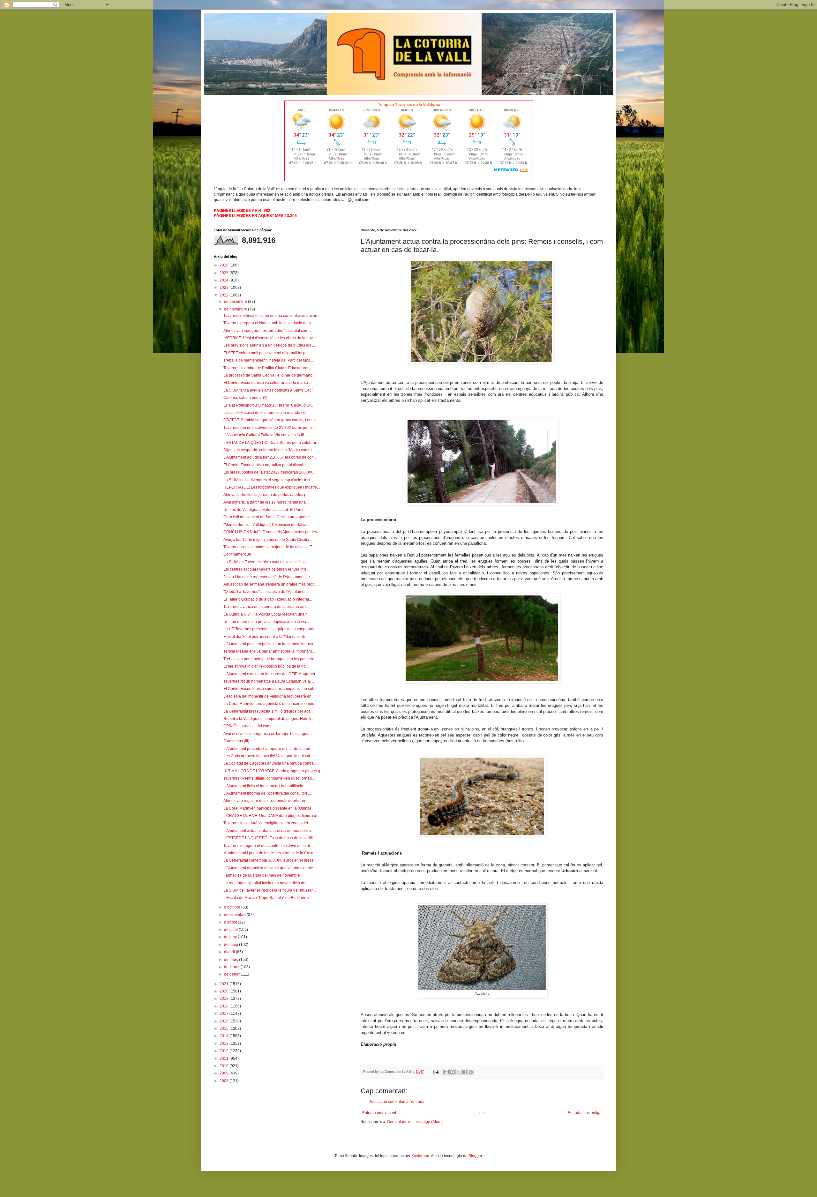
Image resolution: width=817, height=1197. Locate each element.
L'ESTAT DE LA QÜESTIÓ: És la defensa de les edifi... (269, 838)
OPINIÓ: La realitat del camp (248, 726)
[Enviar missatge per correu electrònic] (436, 1072)
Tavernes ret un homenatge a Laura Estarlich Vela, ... (269, 681)
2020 (224, 991)
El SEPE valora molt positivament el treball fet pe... (267, 353)
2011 (224, 1058)
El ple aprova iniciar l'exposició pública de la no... (266, 666)
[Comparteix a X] (458, 1072)
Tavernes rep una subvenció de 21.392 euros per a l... (270, 427)
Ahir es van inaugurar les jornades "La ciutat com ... (267, 330)
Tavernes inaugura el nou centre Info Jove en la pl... (268, 845)
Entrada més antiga (585, 1113)
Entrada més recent (379, 1113)
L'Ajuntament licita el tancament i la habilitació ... (265, 786)
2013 (224, 1043)
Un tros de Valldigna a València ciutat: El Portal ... (265, 509)
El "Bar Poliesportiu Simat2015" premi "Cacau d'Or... (268, 405)
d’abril (230, 952)
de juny (231, 937)
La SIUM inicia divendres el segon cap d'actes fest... (268, 480)
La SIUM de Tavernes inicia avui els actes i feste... (266, 562)
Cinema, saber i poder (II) (245, 397)
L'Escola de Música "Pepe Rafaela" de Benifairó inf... (268, 897)
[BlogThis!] (452, 1072)
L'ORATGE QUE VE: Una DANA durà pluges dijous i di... (271, 815)
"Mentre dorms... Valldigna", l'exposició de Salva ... (266, 524)
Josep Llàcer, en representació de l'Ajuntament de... (268, 577)
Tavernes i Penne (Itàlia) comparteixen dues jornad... (269, 778)
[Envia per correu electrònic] (446, 1072)
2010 (224, 1066)
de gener (232, 974)
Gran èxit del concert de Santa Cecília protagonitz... (267, 517)
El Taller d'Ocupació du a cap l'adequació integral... (267, 599)
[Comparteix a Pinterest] (471, 1072)
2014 (224, 1036)
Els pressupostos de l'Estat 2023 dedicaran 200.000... (269, 472)
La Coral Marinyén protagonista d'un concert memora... (271, 703)
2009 (224, 1073)
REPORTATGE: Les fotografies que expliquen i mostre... (271, 487)
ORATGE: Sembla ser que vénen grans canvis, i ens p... (271, 420)
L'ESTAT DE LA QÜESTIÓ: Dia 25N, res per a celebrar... (271, 442)
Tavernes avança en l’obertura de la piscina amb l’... (268, 606)
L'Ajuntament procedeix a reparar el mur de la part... (268, 748)
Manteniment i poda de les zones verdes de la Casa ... (270, 853)
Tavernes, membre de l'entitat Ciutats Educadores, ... (268, 368)
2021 (224, 984)
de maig (231, 944)
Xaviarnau (420, 1156)
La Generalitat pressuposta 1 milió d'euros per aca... (268, 711)
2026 (224, 265)
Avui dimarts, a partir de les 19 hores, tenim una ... (266, 502)
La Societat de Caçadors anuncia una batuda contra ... (270, 763)
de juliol (231, 929)
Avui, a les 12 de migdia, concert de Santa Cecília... (267, 539)
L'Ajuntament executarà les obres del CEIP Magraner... (270, 674)
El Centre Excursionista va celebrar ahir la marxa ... (267, 382)
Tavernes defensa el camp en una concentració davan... (271, 315)
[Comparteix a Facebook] (464, 1072)
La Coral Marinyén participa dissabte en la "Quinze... (268, 808)
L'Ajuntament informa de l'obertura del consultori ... (267, 793)
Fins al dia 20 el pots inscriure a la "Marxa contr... (265, 636)
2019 (224, 998)
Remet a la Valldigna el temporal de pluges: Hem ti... (268, 718)
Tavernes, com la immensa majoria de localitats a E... (269, 547)
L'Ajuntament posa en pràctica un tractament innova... (269, 644)
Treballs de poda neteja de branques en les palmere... (270, 659)
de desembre (236, 301)
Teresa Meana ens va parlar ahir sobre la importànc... (269, 651)
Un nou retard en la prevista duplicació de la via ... (266, 621)
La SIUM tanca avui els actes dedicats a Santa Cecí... (269, 390)
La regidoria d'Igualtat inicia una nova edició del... (266, 883)
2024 (224, 280)
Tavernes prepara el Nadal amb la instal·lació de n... (268, 323)
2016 (224, 1021)
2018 (224, 1006)
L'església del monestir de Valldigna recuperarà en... (268, 696)
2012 (224, 1051)
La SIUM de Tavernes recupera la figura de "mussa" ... (270, 890)
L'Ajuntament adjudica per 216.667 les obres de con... (270, 457)
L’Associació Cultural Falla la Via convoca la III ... (265, 435)
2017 (224, 1013)
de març (231, 959)
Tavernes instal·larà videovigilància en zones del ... (267, 823)
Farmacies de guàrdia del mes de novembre (261, 875)
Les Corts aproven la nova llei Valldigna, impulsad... (268, 756)
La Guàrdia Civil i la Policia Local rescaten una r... (266, 614)
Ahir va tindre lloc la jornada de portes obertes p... (266, 494)
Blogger (475, 1156)
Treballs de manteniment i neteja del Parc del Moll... (268, 360)
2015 (224, 1028)
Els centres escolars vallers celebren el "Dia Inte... (266, 569)
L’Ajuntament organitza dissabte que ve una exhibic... (269, 868)
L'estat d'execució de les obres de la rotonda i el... (266, 412)
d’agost (231, 922)
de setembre (235, 914)
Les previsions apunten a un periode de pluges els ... (269, 345)
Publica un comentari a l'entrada (396, 1101)
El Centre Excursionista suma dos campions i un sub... (270, 688)
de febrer (232, 967)
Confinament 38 (237, 554)
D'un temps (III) (236, 741)
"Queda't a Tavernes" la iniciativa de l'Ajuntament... (267, 591)
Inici (481, 1113)
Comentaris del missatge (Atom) (415, 1121)
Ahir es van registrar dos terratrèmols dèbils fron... (266, 800)
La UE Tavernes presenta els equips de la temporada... (271, 629)
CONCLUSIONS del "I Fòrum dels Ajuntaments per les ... (272, 532)
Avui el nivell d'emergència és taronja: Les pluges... (267, 733)
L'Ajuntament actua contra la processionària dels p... (268, 830)
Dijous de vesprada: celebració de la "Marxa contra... (269, 450)
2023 (224, 287)
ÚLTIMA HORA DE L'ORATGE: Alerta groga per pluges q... (273, 771)
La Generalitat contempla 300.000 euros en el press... (269, 860)
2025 (224, 273)
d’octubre (232, 907)
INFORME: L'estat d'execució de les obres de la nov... (269, 338)
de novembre (236, 309)
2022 (224, 295)
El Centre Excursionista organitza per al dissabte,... (267, 465)
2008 (224, 1081)
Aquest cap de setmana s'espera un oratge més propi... (271, 584)
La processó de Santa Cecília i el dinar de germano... (269, 375)
